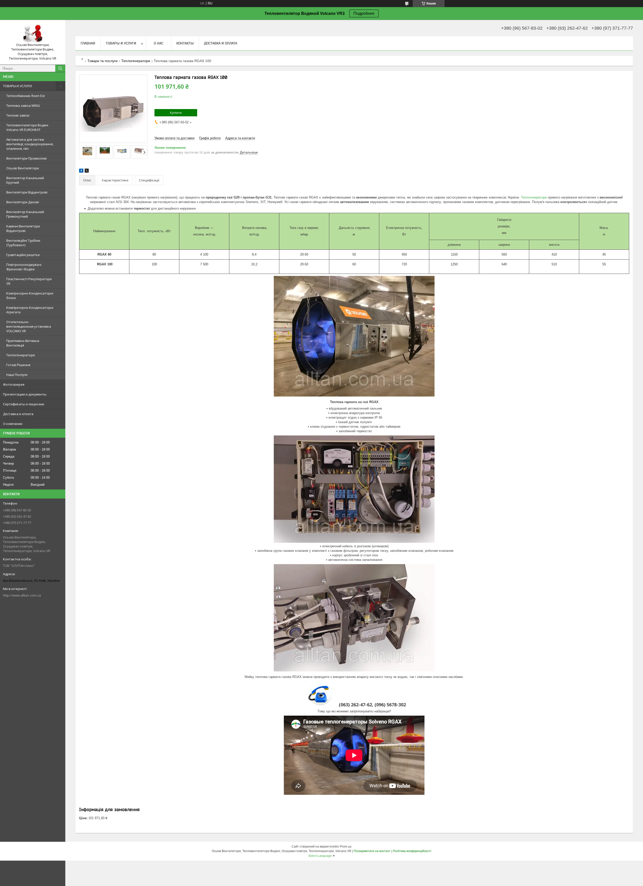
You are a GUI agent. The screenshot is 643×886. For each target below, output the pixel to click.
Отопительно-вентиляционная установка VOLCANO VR (28, 326)
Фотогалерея (13, 384)
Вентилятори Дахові (22, 202)
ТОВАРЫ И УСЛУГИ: (17, 86)
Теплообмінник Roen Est (25, 95)
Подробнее (363, 13)
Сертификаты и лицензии (23, 404)
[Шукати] (60, 68)
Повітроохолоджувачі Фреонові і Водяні (23, 266)
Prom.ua (345, 846)
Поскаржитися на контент (372, 851)
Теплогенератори (20, 355)
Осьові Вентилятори (22, 168)
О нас (158, 43)
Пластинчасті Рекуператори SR (29, 281)
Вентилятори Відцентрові (26, 192)
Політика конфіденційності (412, 851)
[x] (87, 171)
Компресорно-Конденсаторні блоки (29, 295)
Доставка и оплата (18, 414)
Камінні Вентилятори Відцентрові (23, 228)
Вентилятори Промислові (26, 158)
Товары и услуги (121, 43)
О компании (12, 423)
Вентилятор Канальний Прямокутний (25, 214)
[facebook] (81, 171)
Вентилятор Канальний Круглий (25, 180)
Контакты (185, 43)
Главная (88, 43)
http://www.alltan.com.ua (22, 595)
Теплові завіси (17, 115)
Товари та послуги (102, 61)
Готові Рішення (18, 365)
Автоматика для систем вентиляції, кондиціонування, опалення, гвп (29, 144)
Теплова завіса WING (23, 105)
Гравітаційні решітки (23, 255)
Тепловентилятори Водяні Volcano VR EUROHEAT (27, 127)
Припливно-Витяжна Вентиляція (22, 343)
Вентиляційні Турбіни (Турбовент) (23, 242)
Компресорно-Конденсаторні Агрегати (29, 309)
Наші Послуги (16, 374)
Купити (176, 112)
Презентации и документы (24, 394)
